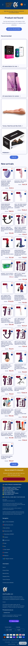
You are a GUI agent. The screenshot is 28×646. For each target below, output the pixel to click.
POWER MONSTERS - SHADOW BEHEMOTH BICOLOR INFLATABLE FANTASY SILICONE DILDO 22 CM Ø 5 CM (20, 298)
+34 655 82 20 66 (7, 612)
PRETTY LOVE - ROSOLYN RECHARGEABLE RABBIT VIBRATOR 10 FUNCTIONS (20, 343)
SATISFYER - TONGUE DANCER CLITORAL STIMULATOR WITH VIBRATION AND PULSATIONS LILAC (6, 183)
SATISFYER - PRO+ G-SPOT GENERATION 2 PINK (20, 182)
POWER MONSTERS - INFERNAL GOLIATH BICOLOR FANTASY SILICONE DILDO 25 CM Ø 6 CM (7, 253)
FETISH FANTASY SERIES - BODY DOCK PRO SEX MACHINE (20, 389)
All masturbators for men (9, 66)
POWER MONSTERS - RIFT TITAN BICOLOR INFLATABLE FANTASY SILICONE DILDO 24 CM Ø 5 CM (20, 367)
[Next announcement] (25, 11)
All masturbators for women (10, 96)
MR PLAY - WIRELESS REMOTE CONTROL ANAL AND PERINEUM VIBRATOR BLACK (7, 229)
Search (4, 567)
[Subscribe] (23, 479)
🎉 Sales (4, 543)
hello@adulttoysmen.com (8, 609)
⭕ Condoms (5, 552)
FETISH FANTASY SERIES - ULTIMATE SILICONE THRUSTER (7, 457)
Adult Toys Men (9, 640)
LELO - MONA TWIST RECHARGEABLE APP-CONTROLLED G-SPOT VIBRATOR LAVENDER (6, 297)
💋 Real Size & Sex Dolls (8, 525)
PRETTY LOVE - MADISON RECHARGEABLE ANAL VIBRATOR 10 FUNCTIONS (7, 434)
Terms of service (14, 642)
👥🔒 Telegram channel (8, 559)
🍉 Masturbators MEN (7, 531)
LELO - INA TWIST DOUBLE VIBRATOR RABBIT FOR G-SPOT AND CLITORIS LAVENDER (20, 206)
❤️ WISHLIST (6, 555)
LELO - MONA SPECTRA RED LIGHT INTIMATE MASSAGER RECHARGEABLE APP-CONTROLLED (19, 321)
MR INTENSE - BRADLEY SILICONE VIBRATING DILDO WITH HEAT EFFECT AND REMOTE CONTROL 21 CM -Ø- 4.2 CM (20, 435)
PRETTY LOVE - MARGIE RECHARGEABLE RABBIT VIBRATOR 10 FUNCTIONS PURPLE (7, 390)
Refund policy (22, 640)
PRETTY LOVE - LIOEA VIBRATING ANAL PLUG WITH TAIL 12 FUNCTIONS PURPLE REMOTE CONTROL (7, 344)
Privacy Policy (6, 570)
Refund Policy (6, 573)
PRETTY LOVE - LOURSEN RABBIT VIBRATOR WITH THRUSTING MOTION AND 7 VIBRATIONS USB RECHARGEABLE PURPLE (20, 230)
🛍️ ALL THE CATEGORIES (8, 522)
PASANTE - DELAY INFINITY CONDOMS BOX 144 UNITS (7, 274)
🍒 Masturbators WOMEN (8, 534)
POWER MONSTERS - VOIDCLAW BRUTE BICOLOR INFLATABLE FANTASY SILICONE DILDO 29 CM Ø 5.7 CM (7, 207)
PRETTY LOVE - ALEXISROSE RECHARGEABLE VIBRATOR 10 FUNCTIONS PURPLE (20, 412)
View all (14, 157)
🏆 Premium (5, 537)
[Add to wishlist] (12, 168)
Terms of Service (6, 579)
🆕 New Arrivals (6, 540)
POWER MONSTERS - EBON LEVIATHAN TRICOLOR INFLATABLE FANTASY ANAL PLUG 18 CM (7, 411)
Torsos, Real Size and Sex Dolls (11, 126)
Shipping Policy (6, 576)
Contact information (11, 644)
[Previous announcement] (2, 11)
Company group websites (8, 582)
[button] (2, 4)
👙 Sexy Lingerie (6, 549)
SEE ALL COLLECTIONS (14, 29)
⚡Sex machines (6, 528)
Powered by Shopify (15, 640)
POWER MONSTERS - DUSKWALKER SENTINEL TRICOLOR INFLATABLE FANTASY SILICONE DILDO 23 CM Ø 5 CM (20, 253)
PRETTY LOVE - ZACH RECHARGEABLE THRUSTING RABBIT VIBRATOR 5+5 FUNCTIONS (7, 320)
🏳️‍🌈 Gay (4, 546)
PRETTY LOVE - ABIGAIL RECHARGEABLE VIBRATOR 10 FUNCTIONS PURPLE (20, 275)
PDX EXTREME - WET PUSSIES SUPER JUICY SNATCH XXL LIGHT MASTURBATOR (6, 366)
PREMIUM (5, 152)
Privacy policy (7, 642)
